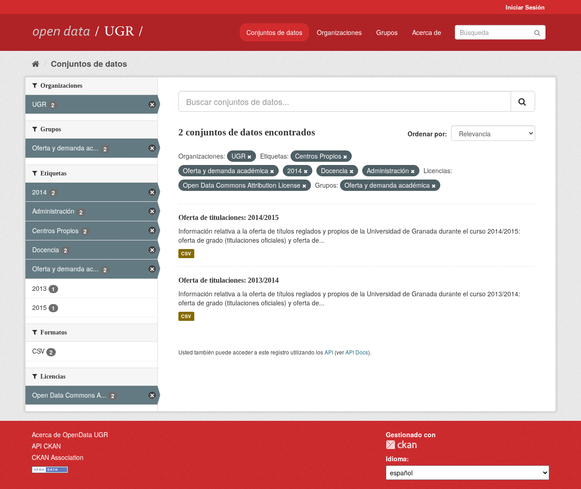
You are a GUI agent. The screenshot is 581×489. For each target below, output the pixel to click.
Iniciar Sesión (525, 7)
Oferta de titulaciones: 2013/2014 (228, 280)
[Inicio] (35, 63)
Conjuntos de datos (274, 32)
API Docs (356, 352)
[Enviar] (537, 31)
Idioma (396, 458)
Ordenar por (426, 133)
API (329, 352)
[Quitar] (249, 156)
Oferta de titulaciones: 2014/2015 (228, 217)
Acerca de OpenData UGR (70, 434)
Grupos (387, 32)
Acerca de (426, 32)
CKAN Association (58, 457)
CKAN (401, 444)
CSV (186, 253)
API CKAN (46, 445)
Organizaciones (339, 32)
